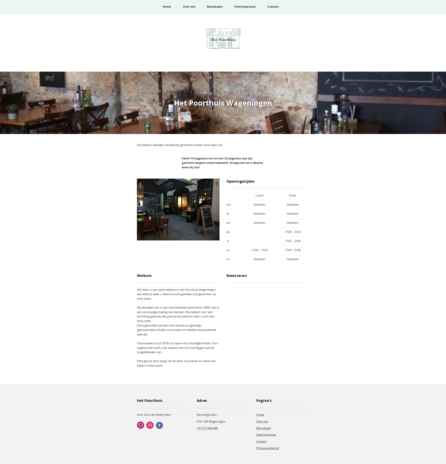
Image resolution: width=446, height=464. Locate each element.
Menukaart (215, 7)
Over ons (189, 7)
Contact (273, 7)
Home (167, 7)
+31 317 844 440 (207, 428)
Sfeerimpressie (245, 7)
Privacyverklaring (267, 448)
